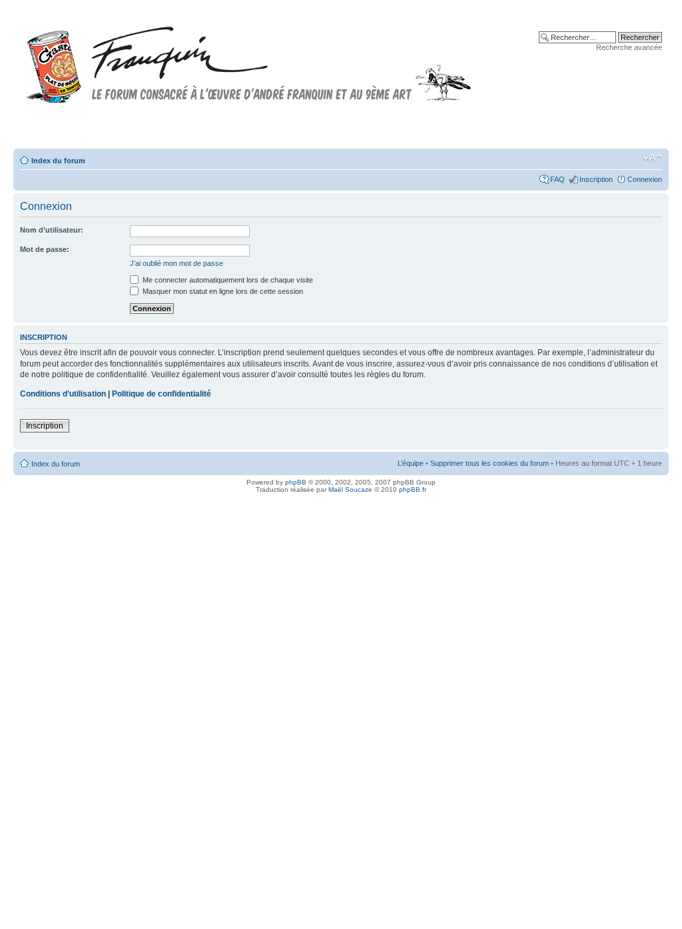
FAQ (557, 179)
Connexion (644, 179)
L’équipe (411, 463)
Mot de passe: (44, 249)
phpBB (295, 482)
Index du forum (58, 161)
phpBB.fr (412, 489)
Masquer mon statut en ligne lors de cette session (222, 291)
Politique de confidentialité (161, 394)
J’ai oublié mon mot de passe (176, 263)
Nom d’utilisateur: (51, 230)
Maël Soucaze (350, 489)
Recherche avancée (629, 47)
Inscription (596, 179)
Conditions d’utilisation (63, 394)
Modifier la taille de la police (652, 158)
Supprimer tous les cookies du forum (489, 463)
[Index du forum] (249, 59)
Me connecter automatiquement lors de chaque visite (227, 280)
